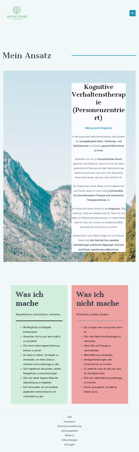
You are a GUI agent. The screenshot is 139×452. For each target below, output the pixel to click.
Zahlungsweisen (69, 430)
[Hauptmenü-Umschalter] (133, 13)
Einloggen (69, 444)
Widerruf (69, 435)
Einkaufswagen (69, 440)
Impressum (69, 421)
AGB (69, 417)
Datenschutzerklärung (69, 426)
